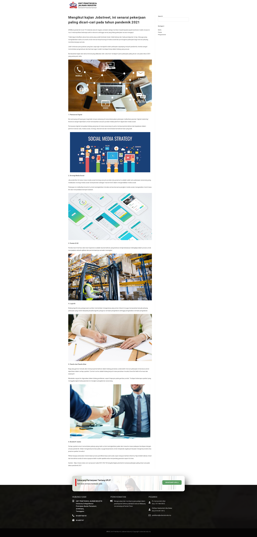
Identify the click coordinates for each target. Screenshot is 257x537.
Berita (159, 30)
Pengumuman (162, 34)
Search (160, 16)
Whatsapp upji (171, 482)
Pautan (160, 32)
